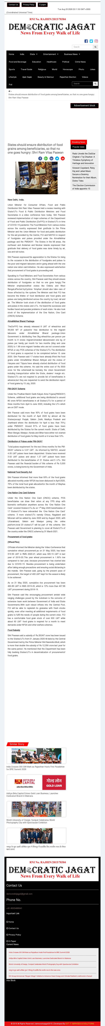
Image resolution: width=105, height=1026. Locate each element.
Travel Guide (26, 69)
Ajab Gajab (27, 77)
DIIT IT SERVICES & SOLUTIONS (80, 1024)
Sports (12, 69)
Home (11, 54)
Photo (81, 69)
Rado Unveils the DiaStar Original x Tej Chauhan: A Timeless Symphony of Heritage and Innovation (83, 158)
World (54, 69)
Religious (42, 69)
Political (65, 62)
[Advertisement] (36, 122)
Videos (85, 77)
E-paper (42, 5)
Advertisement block (84, 105)
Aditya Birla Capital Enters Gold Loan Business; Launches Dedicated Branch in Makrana (32, 794)
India (22, 54)
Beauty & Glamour (46, 77)
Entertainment (49, 54)
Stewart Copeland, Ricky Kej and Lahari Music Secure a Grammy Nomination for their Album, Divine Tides (84, 174)
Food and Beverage (17, 62)
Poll (10, 84)
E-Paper (12, 941)
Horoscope (68, 69)
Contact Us (13, 5)
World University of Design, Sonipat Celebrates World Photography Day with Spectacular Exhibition (30, 821)
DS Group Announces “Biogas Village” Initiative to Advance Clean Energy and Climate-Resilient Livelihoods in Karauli (50, 972)
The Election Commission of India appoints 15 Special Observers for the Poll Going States (84, 190)
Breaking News (78, 142)
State (32, 54)
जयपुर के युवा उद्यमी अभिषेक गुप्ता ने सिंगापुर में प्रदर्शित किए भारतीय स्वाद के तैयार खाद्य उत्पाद (34, 966)
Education (36, 62)
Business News (71, 54)
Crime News (80, 62)
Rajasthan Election (68, 77)
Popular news (78, 147)
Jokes (92, 69)
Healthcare (51, 62)
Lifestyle (13, 77)
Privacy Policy (28, 5)
